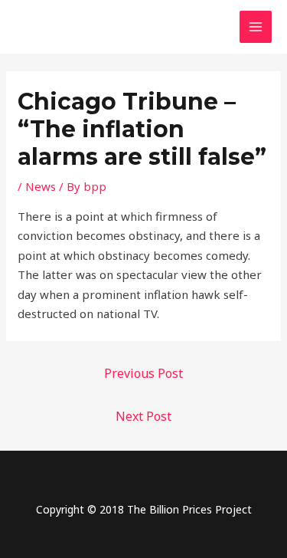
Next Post (143, 416)
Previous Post (143, 373)
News (40, 186)
